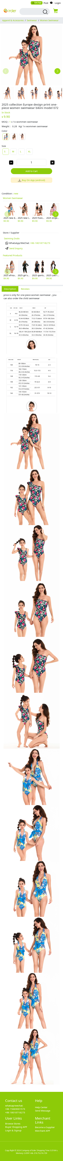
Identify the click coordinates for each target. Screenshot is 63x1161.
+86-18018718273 (40, 242)
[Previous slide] (6, 71)
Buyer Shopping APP (16, 1126)
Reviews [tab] (25, 288)
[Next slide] (57, 71)
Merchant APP (42, 1130)
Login (58, 2)
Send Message (42, 1110)
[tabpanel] (31, 690)
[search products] (45, 12)
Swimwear (32, 20)
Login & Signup (13, 1130)
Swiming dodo (12, 238)
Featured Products (12, 255)
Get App (37, 2)
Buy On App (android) (33, 180)
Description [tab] (10, 288)
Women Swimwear (49, 20)
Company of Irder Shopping (33, 1150)
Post (46, 2)
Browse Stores (12, 1123)
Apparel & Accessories (13, 20)
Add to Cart (31, 171)
